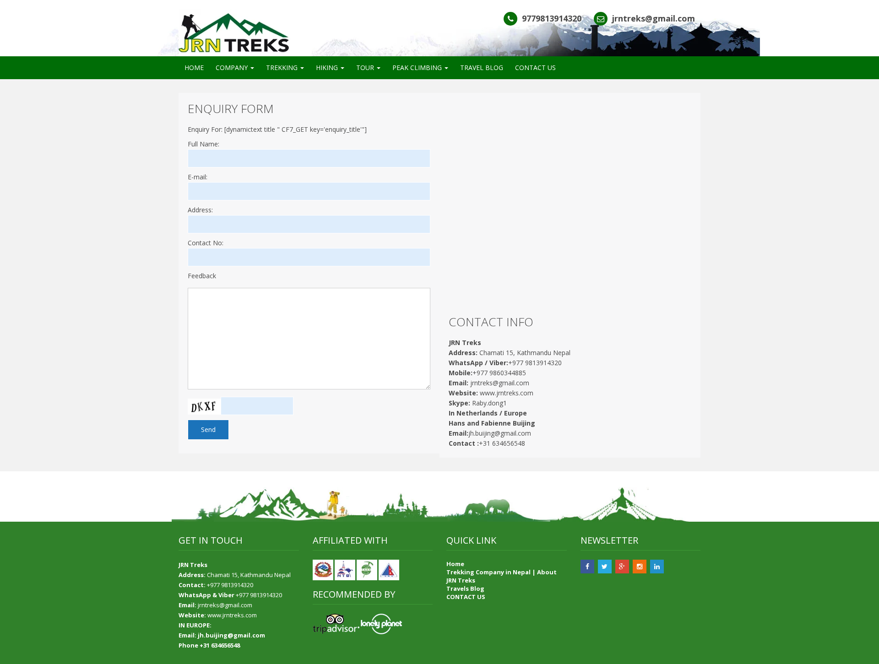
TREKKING (282, 67)
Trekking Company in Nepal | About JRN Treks (501, 576)
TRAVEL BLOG (481, 67)
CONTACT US (535, 67)
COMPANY (233, 67)
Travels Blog (465, 588)
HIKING (328, 67)
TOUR (366, 67)
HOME (194, 67)
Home (455, 564)
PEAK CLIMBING (418, 67)
